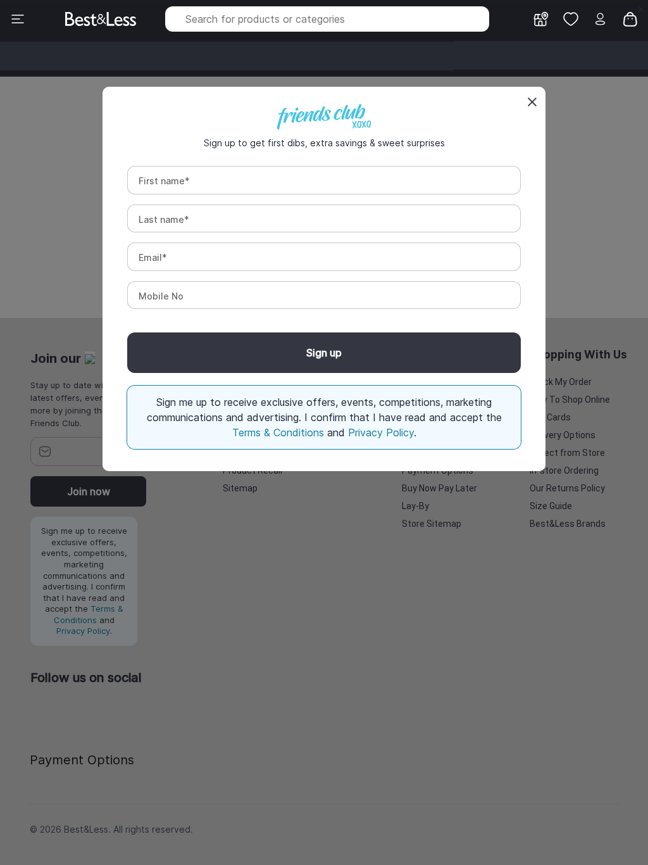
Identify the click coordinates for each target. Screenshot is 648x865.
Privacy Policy (381, 432)
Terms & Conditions (279, 432)
